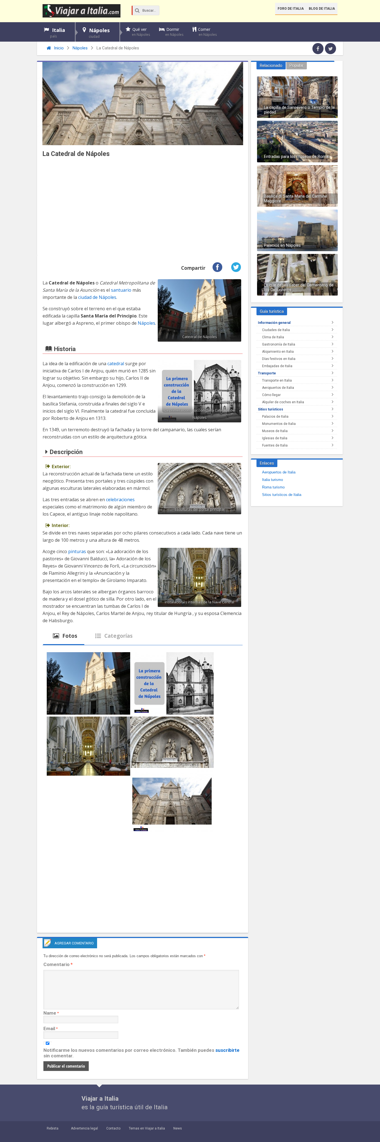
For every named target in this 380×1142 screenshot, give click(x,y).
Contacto (113, 1128)
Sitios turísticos (270, 409)
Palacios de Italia (275, 417)
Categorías (118, 635)
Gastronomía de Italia (278, 344)
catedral (115, 364)
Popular (296, 65)
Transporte (267, 373)
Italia (57, 33)
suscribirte (227, 1050)
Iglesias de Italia (274, 438)
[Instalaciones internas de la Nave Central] (88, 747)
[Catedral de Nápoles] (88, 684)
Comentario (58, 964)
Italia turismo (272, 480)
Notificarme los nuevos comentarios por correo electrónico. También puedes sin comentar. (141, 1052)
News (177, 1128)
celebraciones (120, 499)
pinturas (77, 551)
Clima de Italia (273, 337)
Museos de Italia (275, 431)
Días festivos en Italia (278, 359)
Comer (207, 32)
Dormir (174, 32)
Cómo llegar (271, 395)
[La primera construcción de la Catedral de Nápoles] (172, 684)
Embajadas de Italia (277, 366)
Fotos (69, 635)
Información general (274, 323)
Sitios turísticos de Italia (281, 495)
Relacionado (271, 65)
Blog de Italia (322, 9)
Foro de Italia (291, 9)
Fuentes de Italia (275, 445)
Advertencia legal (84, 1128)
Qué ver (141, 32)
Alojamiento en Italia (278, 352)
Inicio (58, 48)
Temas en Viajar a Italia (147, 1128)
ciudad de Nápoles (97, 297)
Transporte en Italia (277, 380)
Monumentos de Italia (279, 424)
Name (49, 1013)
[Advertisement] (142, 208)
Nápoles (99, 33)
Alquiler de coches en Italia (283, 402)
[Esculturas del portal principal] (172, 743)
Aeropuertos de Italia (278, 388)
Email (49, 1028)
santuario (121, 290)
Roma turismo (273, 487)
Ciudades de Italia (276, 330)
